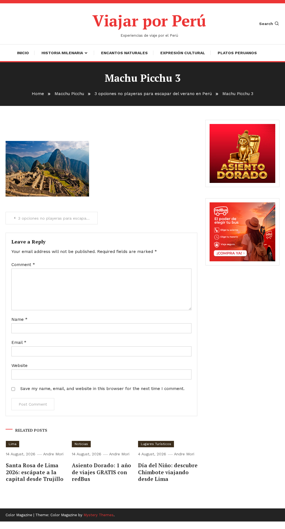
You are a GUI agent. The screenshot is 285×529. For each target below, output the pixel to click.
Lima (12, 444)
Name (19, 319)
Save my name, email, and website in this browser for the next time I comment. (102, 388)
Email (18, 342)
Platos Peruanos (237, 53)
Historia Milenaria (62, 53)
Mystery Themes (98, 515)
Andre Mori (53, 454)
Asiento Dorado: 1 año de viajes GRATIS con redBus (101, 472)
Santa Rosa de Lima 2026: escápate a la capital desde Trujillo (34, 472)
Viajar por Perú (149, 20)
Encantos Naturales (124, 53)
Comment (23, 264)
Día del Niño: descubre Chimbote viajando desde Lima (168, 472)
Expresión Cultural (182, 53)
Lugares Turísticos (156, 444)
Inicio (23, 53)
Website (19, 365)
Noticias (81, 444)
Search (266, 23)
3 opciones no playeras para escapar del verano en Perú (58, 218)
